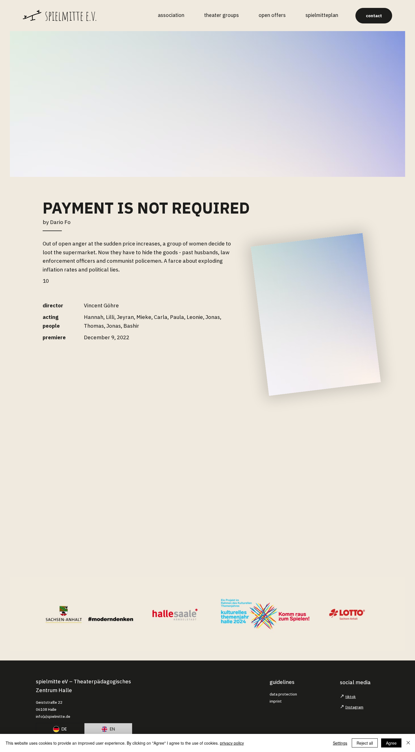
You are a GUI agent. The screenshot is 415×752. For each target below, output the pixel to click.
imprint (276, 701)
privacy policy (232, 743)
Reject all (365, 743)
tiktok (350, 696)
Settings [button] (340, 743)
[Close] (408, 742)
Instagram (354, 707)
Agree (391, 743)
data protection (283, 694)
